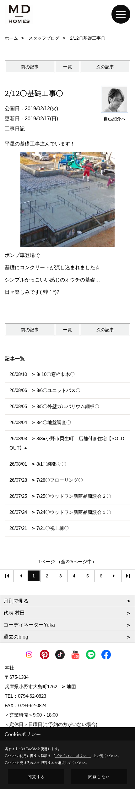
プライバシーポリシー (72, 755)
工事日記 (15, 128)
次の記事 (105, 66)
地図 (71, 686)
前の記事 (30, 66)
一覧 (67, 66)
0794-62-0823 (32, 696)
